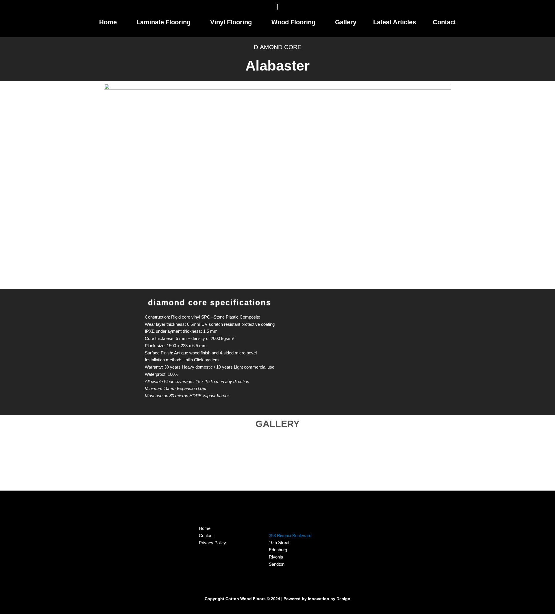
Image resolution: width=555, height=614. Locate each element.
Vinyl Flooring (231, 22)
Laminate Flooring (163, 22)
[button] (109, 22)
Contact (444, 22)
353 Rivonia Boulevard (290, 535)
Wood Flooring (293, 22)
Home (108, 22)
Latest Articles (394, 22)
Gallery (345, 22)
